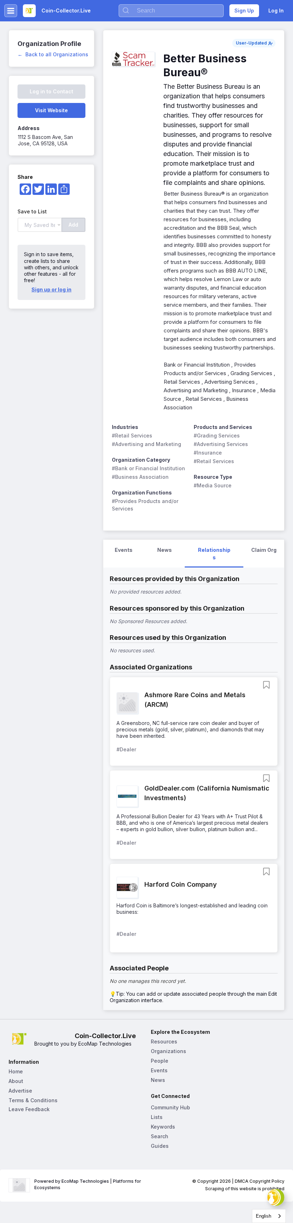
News (158, 1080)
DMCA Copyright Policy (259, 1181)
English (263, 1216)
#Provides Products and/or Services (146, 505)
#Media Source (213, 485)
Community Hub (170, 1107)
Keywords (163, 1127)
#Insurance (208, 453)
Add (73, 225)
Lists (157, 1117)
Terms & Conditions (33, 1100)
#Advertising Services (221, 444)
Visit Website (51, 110)
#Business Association (140, 477)
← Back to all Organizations (53, 54)
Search (159, 1136)
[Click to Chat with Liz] (275, 1197)
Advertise (20, 1091)
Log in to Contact (51, 91)
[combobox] (269, 1216)
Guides (160, 1146)
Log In (276, 10)
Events (159, 1070)
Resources (164, 1041)
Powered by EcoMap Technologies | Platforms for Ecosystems (88, 1184)
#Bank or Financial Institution (148, 468)
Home (16, 1071)
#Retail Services (132, 435)
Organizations (168, 1051)
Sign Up (244, 10)
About (16, 1081)
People (159, 1061)
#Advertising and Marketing (146, 444)
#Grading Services (217, 435)
